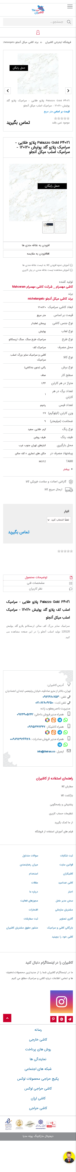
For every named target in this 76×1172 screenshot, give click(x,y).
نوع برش (67, 367)
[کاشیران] (38, 10)
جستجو (69, 22)
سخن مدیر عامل (64, 901)
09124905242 (25, 714)
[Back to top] (7, 1018)
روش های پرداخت (38, 1049)
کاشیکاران (68, 874)
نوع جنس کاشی (62, 323)
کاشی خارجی (38, 1040)
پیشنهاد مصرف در (61, 453)
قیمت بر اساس (62, 112)
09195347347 (36, 727)
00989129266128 (20, 739)
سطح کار (67, 375)
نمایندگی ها (38, 1059)
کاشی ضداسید (65, 883)
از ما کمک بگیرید (64, 823)
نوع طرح (67, 339)
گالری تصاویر (66, 919)
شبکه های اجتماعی (38, 1069)
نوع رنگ (67, 429)
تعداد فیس (66, 405)
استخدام (33, 874)
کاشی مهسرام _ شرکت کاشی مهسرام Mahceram (42, 286)
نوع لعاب (67, 331)
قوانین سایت (66, 865)
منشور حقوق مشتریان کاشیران (22, 928)
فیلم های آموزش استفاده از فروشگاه (54, 832)
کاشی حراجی (38, 1108)
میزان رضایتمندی (29, 865)
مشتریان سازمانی (64, 910)
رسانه (38, 1030)
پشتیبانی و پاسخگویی (61, 804)
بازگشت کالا (67, 795)
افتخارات (33, 910)
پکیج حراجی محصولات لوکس (38, 1079)
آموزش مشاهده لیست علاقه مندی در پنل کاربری (45, 270)
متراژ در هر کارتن (62, 383)
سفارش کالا (67, 786)
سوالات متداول (30, 856)
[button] (7, 90)
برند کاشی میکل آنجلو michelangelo (50, 298)
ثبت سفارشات (31, 919)
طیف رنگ (67, 437)
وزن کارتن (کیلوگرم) (60, 413)
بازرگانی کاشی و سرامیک (60, 928)
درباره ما (33, 892)
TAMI (69, 461)
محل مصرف (65, 347)
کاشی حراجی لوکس (38, 1089)
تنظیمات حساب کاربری (61, 814)
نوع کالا (68, 357)
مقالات (34, 883)
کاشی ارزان (38, 1098)
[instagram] (61, 1001)
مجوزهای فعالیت (29, 901)
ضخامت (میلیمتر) (61, 421)
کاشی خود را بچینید (62, 937)
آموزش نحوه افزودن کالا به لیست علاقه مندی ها (45, 265)
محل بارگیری (65, 445)
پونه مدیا (28, 1136)
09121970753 (51, 697)
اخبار (70, 892)
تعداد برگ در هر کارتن (62, 394)
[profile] (38, 32)
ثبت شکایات (66, 856)
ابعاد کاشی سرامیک (60, 307)
